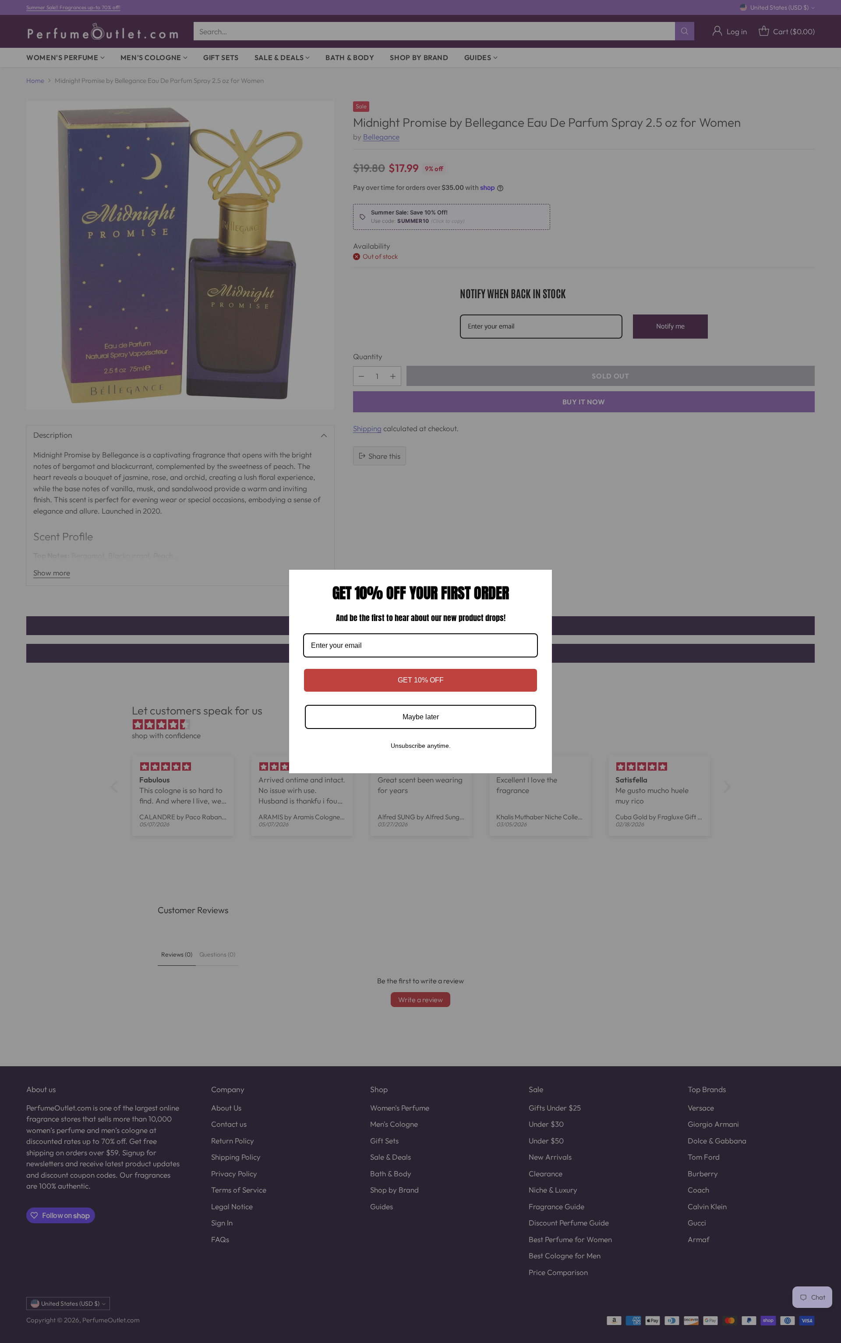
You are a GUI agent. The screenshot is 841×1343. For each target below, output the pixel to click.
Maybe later (421, 717)
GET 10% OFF (421, 680)
